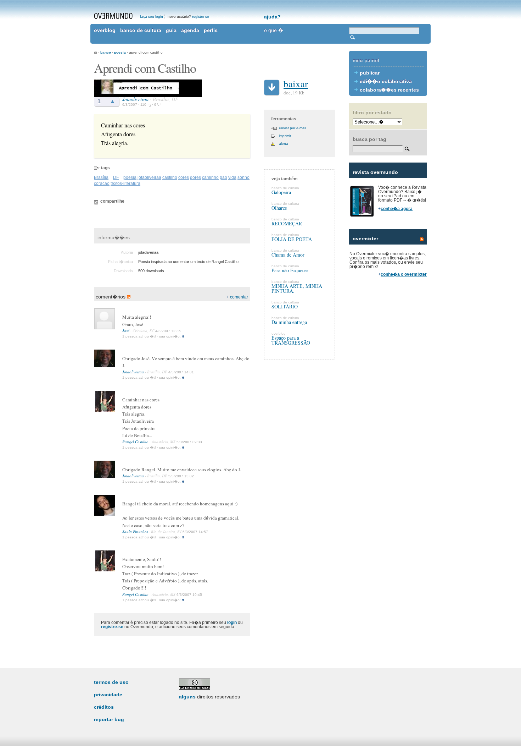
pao (223, 177)
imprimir (285, 136)
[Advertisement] (388, 404)
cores (183, 177)
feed (422, 239)
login (232, 622)
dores (195, 177)
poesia (120, 52)
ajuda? (272, 17)
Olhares (279, 207)
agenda (190, 30)
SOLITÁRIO (284, 306)
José (125, 330)
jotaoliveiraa (149, 177)
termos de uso (111, 682)
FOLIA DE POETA (291, 239)
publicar (370, 73)
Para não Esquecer (289, 270)
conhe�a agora (397, 208)
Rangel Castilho (135, 441)
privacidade (108, 694)
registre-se (200, 16)
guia (171, 30)
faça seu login (151, 16)
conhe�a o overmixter (404, 274)
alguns (187, 697)
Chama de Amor (287, 254)
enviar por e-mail (292, 128)
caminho (210, 177)
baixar (296, 83)
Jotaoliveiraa (135, 99)
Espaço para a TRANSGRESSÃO (290, 340)
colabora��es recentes (389, 90)
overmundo (113, 16)
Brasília (101, 177)
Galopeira (281, 192)
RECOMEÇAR (286, 223)
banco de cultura (140, 30)
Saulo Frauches (135, 531)
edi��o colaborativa (386, 81)
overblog (105, 30)
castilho (169, 177)
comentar (239, 297)
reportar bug (109, 719)
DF (116, 177)
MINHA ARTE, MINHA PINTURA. (296, 288)
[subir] (183, 336)
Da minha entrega (289, 322)
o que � (273, 30)
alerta (283, 144)
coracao (102, 183)
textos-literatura (125, 183)
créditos (104, 707)
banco (105, 52)
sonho (243, 177)
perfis (211, 30)
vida (232, 177)
